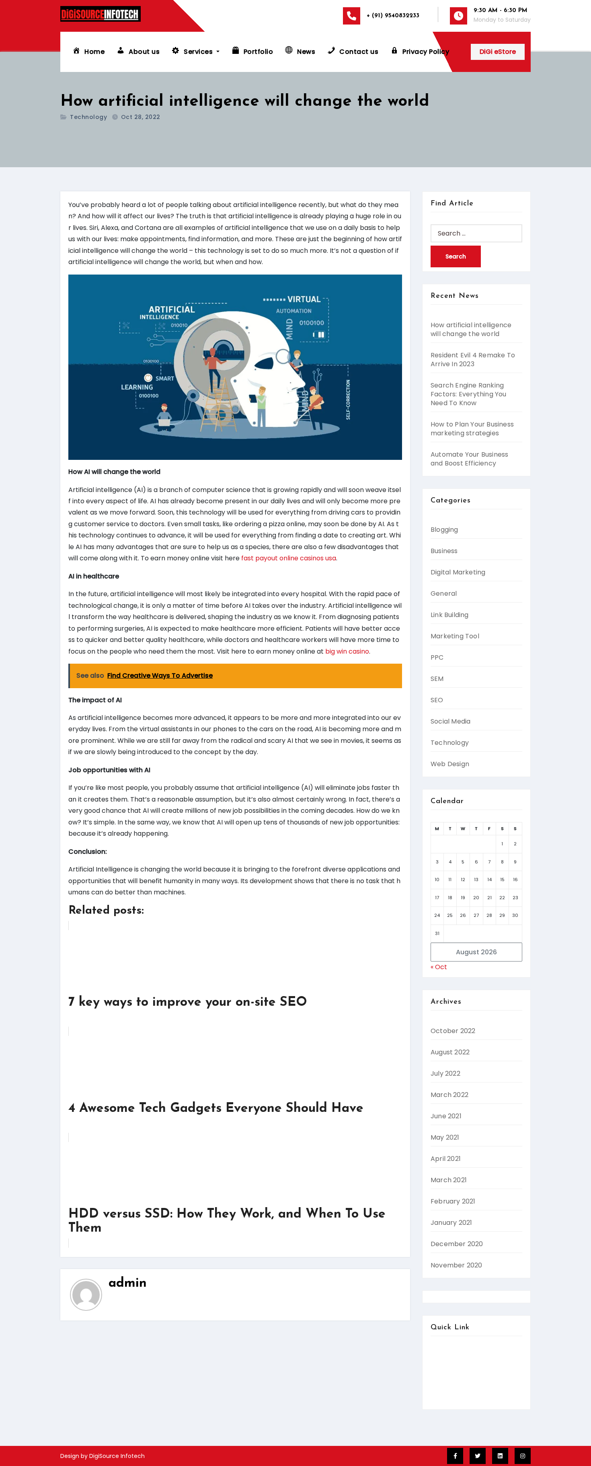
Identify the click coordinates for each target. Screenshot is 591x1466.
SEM (437, 678)
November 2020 (456, 1265)
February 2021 (453, 1201)
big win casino (347, 651)
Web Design (450, 764)
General (444, 593)
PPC (437, 657)
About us (444, 1353)
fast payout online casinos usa (288, 558)
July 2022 (445, 1073)
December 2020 (457, 1244)
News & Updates (456, 1399)
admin (128, 1283)
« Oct (439, 967)
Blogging (444, 529)
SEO (437, 700)
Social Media (450, 721)
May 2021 (445, 1137)
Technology (88, 117)
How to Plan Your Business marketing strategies (472, 429)
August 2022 (450, 1052)
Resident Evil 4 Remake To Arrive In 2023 (473, 360)
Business (444, 551)
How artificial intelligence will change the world (471, 329)
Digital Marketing (458, 572)
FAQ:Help (445, 1387)
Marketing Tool (455, 636)
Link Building (450, 614)
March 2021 (449, 1180)
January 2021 (451, 1222)
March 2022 (449, 1094)
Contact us (448, 1365)
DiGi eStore (498, 51)
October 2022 (453, 1030)
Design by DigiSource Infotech (102, 1456)
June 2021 (446, 1116)
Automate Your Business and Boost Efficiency (469, 459)
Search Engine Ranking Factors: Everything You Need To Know (469, 394)
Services (444, 1376)
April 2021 (446, 1158)
